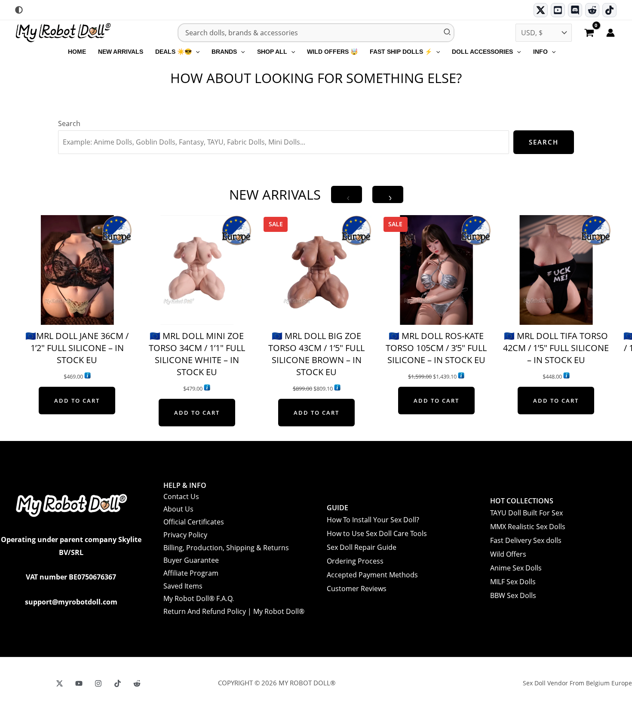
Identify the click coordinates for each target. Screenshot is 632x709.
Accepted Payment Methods (372, 575)
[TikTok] (609, 10)
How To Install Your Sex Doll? (373, 519)
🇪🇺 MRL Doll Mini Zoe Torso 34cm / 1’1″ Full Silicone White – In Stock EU (197, 354)
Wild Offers (508, 554)
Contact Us (181, 496)
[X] (59, 683)
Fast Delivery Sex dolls (525, 540)
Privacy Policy (185, 534)
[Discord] (575, 10)
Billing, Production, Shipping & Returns (226, 547)
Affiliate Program (190, 573)
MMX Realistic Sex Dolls (527, 526)
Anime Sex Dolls (516, 568)
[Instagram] (98, 683)
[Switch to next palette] (19, 10)
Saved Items (182, 586)
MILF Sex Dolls (513, 581)
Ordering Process (355, 561)
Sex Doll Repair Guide (361, 547)
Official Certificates (193, 522)
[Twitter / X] (541, 10)
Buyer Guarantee (191, 560)
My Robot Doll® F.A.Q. (198, 598)
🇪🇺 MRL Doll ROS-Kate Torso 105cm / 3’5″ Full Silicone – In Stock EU (436, 348)
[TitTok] (117, 683)
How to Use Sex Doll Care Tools (377, 533)
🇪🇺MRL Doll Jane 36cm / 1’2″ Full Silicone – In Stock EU (77, 348)
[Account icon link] (610, 32)
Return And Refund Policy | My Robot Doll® (233, 611)
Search (69, 123)
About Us (178, 509)
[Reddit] (592, 10)
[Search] (448, 32)
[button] (195, 51)
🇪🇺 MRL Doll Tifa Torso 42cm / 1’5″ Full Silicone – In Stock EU (556, 348)
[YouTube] (79, 683)
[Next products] (387, 194)
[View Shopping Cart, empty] (589, 33)
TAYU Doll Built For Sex (526, 513)
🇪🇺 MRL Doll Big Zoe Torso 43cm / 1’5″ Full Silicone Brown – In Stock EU (316, 354)
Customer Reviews (357, 588)
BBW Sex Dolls (513, 595)
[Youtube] (558, 10)
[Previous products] (346, 194)
